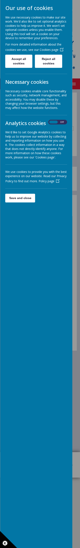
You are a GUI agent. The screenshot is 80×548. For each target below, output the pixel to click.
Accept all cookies (19, 61)
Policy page (46, 181)
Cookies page (48, 50)
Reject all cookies (48, 61)
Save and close (20, 198)
